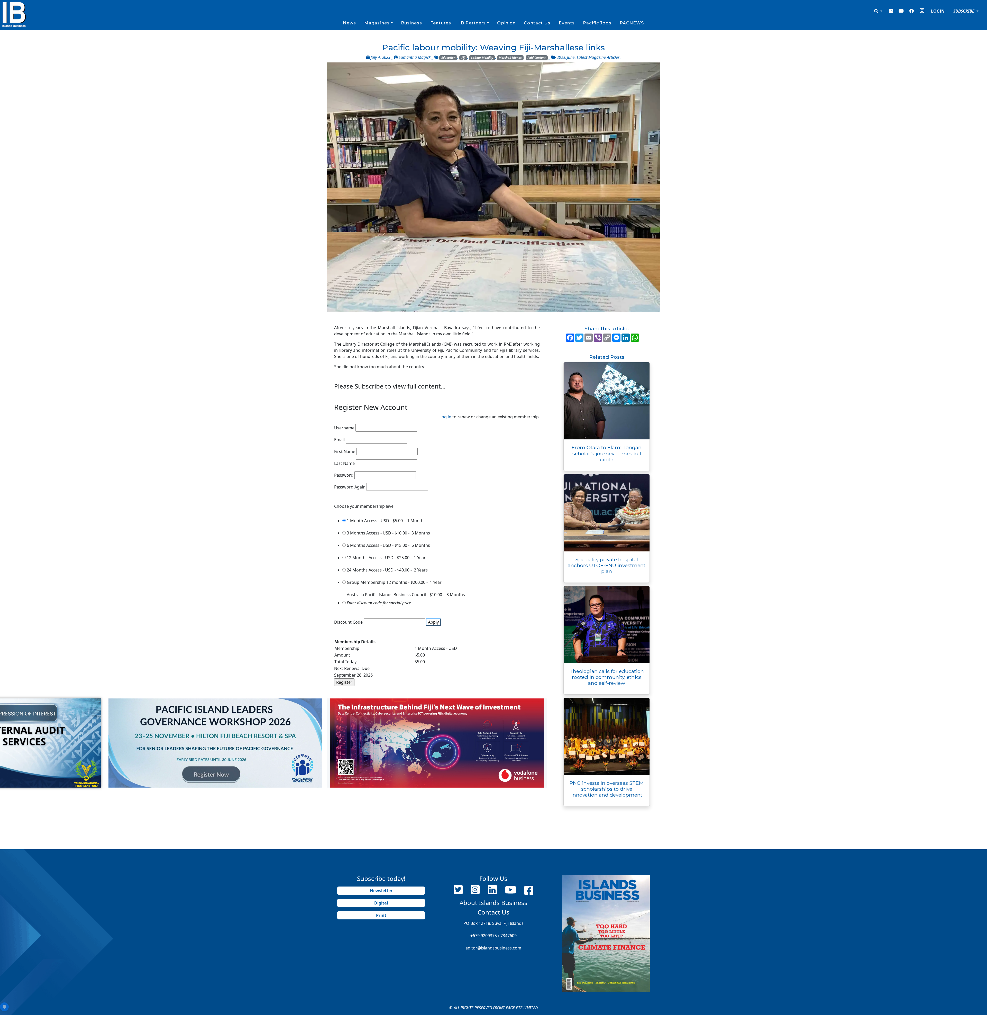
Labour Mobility (482, 58)
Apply (433, 622)
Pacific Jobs (597, 23)
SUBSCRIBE (964, 11)
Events (567, 23)
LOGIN (938, 11)
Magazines (377, 23)
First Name (344, 451)
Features (440, 23)
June (571, 57)
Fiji (463, 58)
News (349, 23)
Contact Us (537, 23)
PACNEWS (632, 23)
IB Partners (472, 23)
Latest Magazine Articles (598, 57)
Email (339, 439)
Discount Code (348, 622)
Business (411, 23)
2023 (561, 57)
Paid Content (536, 58)
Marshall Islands (510, 58)
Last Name (344, 463)
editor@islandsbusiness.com (493, 948)
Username (344, 428)
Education (448, 58)
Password (343, 475)
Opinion (506, 23)
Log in (445, 417)
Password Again (349, 487)
